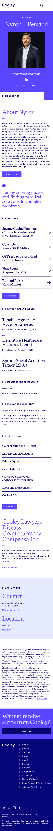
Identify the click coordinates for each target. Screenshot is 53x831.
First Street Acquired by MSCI (15, 270)
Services (26, 752)
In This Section (11, 96)
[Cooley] (8, 5)
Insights (26, 756)
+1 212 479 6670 (10, 605)
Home (25, 744)
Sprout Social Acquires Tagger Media (23, 362)
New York (7, 625)
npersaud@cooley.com (26, 74)
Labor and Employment (16, 487)
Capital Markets (11, 469)
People (25, 748)
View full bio (12, 174)
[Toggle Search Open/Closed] (41, 5)
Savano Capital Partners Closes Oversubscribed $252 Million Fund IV (19, 232)
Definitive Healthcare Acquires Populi (22, 342)
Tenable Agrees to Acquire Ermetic (18, 321)
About (25, 760)
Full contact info (26, 86)
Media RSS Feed (30, 779)
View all (9, 506)
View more (11, 296)
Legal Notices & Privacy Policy (36, 783)
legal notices (42, 698)
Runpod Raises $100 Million (12, 282)
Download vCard (10, 610)
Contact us (27, 775)
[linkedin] (26, 79)
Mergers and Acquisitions (17, 453)
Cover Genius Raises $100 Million (16, 246)
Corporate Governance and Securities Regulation (17, 478)
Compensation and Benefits (19, 446)
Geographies (28, 771)
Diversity (26, 764)
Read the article (9, 567)
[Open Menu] (48, 5)
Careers (26, 767)
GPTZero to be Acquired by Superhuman (19, 258)
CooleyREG (9, 495)
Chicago (6, 629)
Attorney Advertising (31, 787)
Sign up (26, 731)
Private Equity (11, 461)
